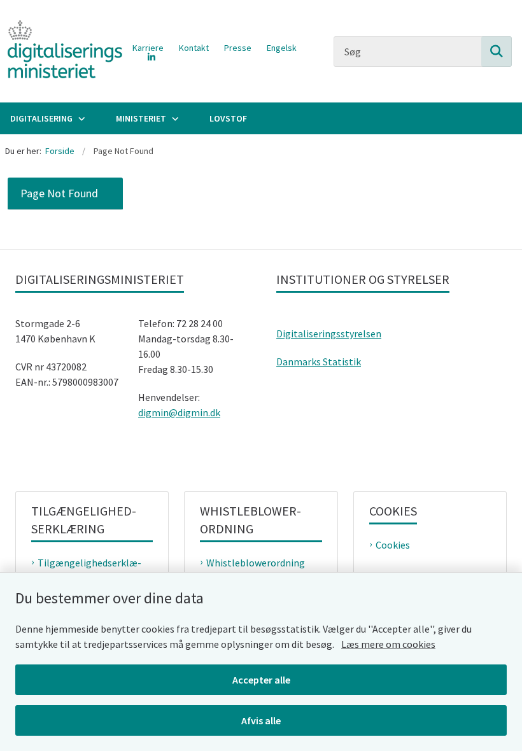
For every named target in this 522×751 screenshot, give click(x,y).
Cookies (393, 544)
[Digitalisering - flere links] (80, 118)
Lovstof (228, 118)
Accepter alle (261, 679)
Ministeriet (141, 118)
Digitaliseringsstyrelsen (328, 333)
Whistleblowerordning (255, 562)
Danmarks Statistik (318, 361)
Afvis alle (261, 720)
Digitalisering (41, 118)
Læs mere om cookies (388, 644)
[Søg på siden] (496, 51)
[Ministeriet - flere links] (174, 118)
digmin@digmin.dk (179, 412)
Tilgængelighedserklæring (89, 570)
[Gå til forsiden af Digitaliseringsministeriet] (61, 51)
